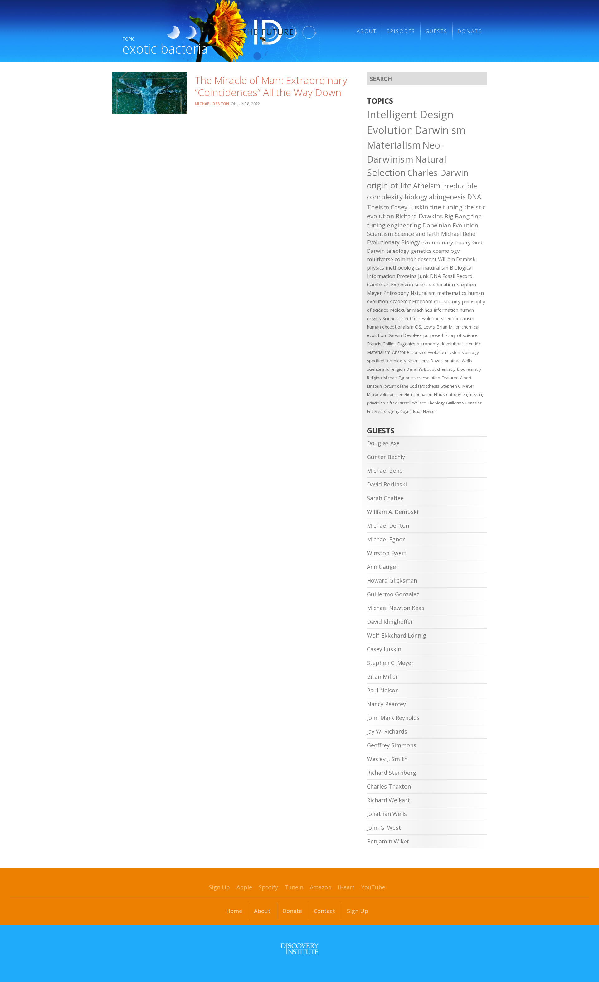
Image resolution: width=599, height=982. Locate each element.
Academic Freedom (411, 301)
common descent (415, 259)
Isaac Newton (425, 411)
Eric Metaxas (378, 411)
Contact (324, 911)
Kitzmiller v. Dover (425, 361)
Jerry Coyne (401, 411)
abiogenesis (447, 196)
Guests (436, 31)
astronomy (428, 344)
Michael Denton (212, 103)
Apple (244, 887)
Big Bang (457, 216)
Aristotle (400, 352)
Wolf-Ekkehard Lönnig (396, 635)
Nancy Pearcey (386, 704)
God (477, 242)
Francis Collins (381, 344)
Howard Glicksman (392, 580)
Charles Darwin (438, 172)
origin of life (389, 185)
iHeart (346, 887)
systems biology (463, 352)
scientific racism (457, 318)
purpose (432, 335)
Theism (378, 207)
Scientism (380, 233)
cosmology (446, 250)
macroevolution (425, 377)
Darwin (376, 250)
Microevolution (381, 394)
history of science (460, 335)
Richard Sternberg (391, 772)
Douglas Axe (383, 443)
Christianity (447, 301)
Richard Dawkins (419, 216)
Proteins (406, 276)
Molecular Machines (411, 310)
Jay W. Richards (387, 731)
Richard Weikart (388, 800)
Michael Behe (458, 233)
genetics (421, 250)
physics (375, 267)
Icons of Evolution (428, 352)
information (446, 310)
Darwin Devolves (404, 335)
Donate (469, 31)
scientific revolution (419, 318)
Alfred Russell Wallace (406, 403)
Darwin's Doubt (421, 369)
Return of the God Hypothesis (411, 386)
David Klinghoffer (390, 621)
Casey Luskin (409, 207)
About (367, 31)
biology (415, 196)
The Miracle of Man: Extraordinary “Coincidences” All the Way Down (271, 86)
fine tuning (446, 207)
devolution (451, 344)
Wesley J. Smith (387, 759)
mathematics (451, 293)
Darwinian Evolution (450, 225)
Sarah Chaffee (385, 498)
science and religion (386, 369)
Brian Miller (448, 327)
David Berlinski (387, 484)
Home (234, 911)
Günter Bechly (386, 457)
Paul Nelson (383, 690)
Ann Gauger (382, 566)
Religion (374, 377)
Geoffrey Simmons (391, 745)
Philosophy (396, 293)
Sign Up (219, 887)
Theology (436, 403)
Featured (450, 377)
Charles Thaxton (389, 786)
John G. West (384, 827)
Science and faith (417, 233)
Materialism (394, 144)
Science (390, 318)
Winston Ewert (387, 553)
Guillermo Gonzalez (464, 403)
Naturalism (423, 293)
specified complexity (386, 361)
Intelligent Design (410, 114)
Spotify (268, 887)
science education (435, 284)
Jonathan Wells (458, 361)
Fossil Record (457, 276)
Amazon (320, 887)
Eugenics (406, 344)
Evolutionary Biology (393, 242)
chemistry (446, 369)
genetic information (414, 394)
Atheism (427, 186)
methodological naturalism (417, 267)
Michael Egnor (396, 377)
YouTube (373, 887)
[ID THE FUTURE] (251, 31)
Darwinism (440, 130)
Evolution (390, 130)
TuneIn (294, 887)
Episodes (401, 31)
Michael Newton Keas (395, 608)
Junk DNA (429, 276)
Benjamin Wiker (388, 841)
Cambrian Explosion (390, 284)
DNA (474, 197)
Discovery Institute (299, 948)
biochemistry (469, 369)
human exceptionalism (390, 327)
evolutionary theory (446, 242)
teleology (398, 250)
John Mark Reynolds (393, 717)
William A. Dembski (392, 511)
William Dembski (457, 259)
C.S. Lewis (425, 327)
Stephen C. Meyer (457, 386)
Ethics (439, 394)
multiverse (380, 259)
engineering (404, 225)
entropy (453, 394)
